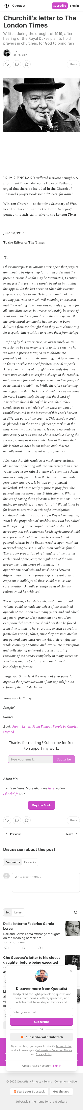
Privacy (36, 1081)
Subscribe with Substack (44, 1037)
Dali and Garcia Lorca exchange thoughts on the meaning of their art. (31, 936)
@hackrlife (10, 794)
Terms (48, 1081)
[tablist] (20, 862)
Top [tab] (8, 912)
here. (51, 788)
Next (69, 834)
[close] (71, 971)
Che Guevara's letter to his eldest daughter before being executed (31, 960)
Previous (15, 834)
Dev (15, 51)
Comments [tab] (13, 862)
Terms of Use (63, 1046)
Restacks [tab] (30, 862)
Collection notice (65, 1081)
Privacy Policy (44, 1054)
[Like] (7, 64)
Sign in (74, 5)
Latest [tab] (18, 912)
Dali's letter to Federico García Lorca (28, 926)
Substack (22, 1101)
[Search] (76, 912)
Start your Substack (31, 1091)
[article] (41, 935)
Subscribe (59, 5)
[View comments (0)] (17, 64)
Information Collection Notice (54, 1050)
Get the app (61, 1091)
